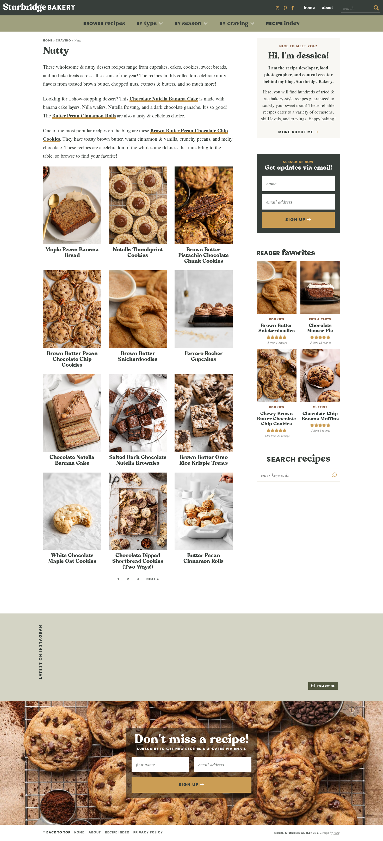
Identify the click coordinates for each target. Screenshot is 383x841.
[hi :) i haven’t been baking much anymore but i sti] (252, 639)
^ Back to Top (56, 832)
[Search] (334, 474)
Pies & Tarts (320, 319)
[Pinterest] (285, 8)
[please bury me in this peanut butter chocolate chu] (73, 675)
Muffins (320, 407)
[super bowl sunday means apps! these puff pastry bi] (312, 639)
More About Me (296, 132)
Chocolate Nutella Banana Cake (163, 98)
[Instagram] (277, 8)
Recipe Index (117, 832)
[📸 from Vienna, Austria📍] (133, 639)
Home (309, 8)
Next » (152, 579)
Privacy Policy (148, 832)
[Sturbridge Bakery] (39, 8)
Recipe (283, 23)
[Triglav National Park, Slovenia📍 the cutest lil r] (73, 639)
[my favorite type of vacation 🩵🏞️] (192, 639)
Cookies (276, 319)
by (147, 23)
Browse (104, 23)
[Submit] (376, 8)
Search (298, 458)
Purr (336, 833)
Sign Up (296, 220)
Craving (63, 40)
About (327, 8)
